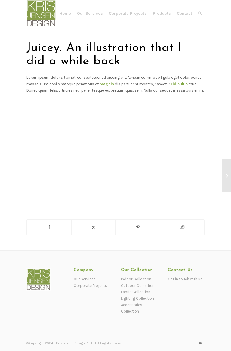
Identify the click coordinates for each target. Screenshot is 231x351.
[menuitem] (65, 13)
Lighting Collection (137, 298)
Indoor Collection (136, 279)
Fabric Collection (135, 292)
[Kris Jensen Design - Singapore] (41, 13)
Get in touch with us (185, 279)
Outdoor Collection (138, 285)
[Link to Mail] (200, 343)
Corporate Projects (90, 285)
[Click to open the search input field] (200, 13)
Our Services (85, 279)
